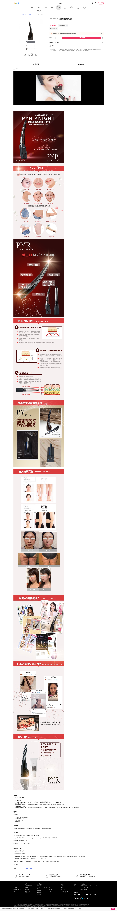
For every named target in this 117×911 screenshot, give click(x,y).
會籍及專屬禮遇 (28, 886)
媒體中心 (15, 891)
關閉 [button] (113, 908)
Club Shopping (16, 14)
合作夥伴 (61, 3)
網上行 (50, 889)
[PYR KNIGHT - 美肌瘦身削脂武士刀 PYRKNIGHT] (27, 47)
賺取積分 (27, 887)
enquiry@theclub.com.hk (85, 887)
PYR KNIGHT (29, 869)
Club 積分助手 (28, 891)
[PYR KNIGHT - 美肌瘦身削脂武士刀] (34, 47)
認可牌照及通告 (64, 893)
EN (78, 886)
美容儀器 (22, 14)
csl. (49, 886)
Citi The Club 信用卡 (17, 889)
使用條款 (63, 887)
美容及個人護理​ (28, 14)
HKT (50, 891)
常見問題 (39, 892)
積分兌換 (27, 893)
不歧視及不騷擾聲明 (65, 891)
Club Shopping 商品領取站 (42, 888)
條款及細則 (63, 889)
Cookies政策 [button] (78, 909)
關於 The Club (16, 886)
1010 (50, 887)
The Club (56, 3)
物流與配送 (39, 886)
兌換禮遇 (27, 889)
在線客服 (39, 894)
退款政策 (39, 890)
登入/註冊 (100, 3)
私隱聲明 (63, 886)
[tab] (36, 64)
